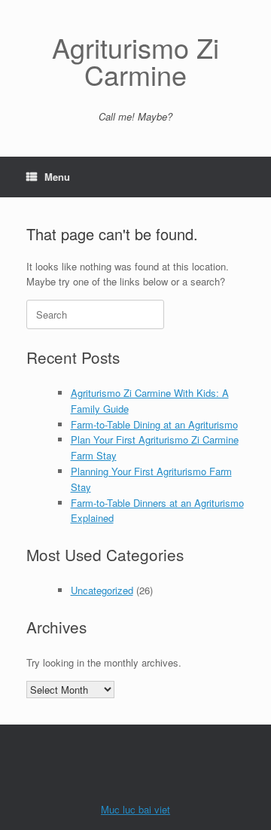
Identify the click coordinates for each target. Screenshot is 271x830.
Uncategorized (102, 590)
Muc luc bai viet (135, 809)
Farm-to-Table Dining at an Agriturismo (154, 424)
